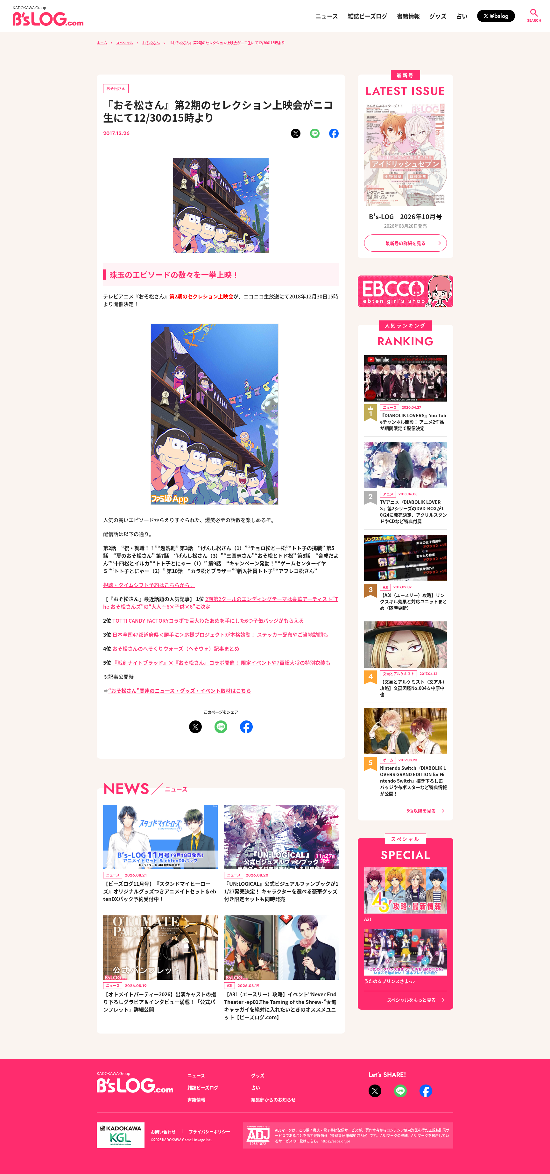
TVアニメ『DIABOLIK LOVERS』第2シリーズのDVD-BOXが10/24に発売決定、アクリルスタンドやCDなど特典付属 (413, 511)
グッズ (438, 16)
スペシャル (124, 42)
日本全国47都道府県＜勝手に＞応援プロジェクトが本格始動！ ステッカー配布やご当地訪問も (220, 634)
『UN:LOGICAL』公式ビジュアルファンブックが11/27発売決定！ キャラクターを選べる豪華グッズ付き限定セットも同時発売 (281, 891)
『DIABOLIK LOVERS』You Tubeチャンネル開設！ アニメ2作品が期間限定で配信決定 (413, 421)
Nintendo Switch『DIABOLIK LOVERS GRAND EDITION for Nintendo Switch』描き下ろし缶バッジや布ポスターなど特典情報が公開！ (413, 781)
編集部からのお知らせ (273, 1099)
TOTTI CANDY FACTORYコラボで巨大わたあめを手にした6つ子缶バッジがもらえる (208, 620)
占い (462, 16)
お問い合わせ (163, 1131)
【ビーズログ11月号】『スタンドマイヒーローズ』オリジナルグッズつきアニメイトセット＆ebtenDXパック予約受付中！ (159, 891)
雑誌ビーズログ (367, 16)
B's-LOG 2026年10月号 (405, 216)
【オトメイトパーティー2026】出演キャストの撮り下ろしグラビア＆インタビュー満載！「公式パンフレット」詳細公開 (159, 1001)
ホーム (102, 42)
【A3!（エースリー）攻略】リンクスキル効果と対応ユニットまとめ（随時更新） (413, 601)
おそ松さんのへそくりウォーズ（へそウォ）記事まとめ (175, 648)
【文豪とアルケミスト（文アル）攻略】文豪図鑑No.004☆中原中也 (413, 688)
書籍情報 (408, 16)
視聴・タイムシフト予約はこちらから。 (149, 585)
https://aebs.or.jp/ (335, 1140)
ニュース (326, 16)
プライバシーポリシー (209, 1131)
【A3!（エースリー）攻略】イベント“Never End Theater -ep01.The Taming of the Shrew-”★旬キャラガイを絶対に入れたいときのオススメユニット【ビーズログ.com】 (280, 1005)
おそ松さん (151, 42)
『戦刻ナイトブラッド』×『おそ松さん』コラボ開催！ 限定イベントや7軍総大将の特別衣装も (221, 662)
